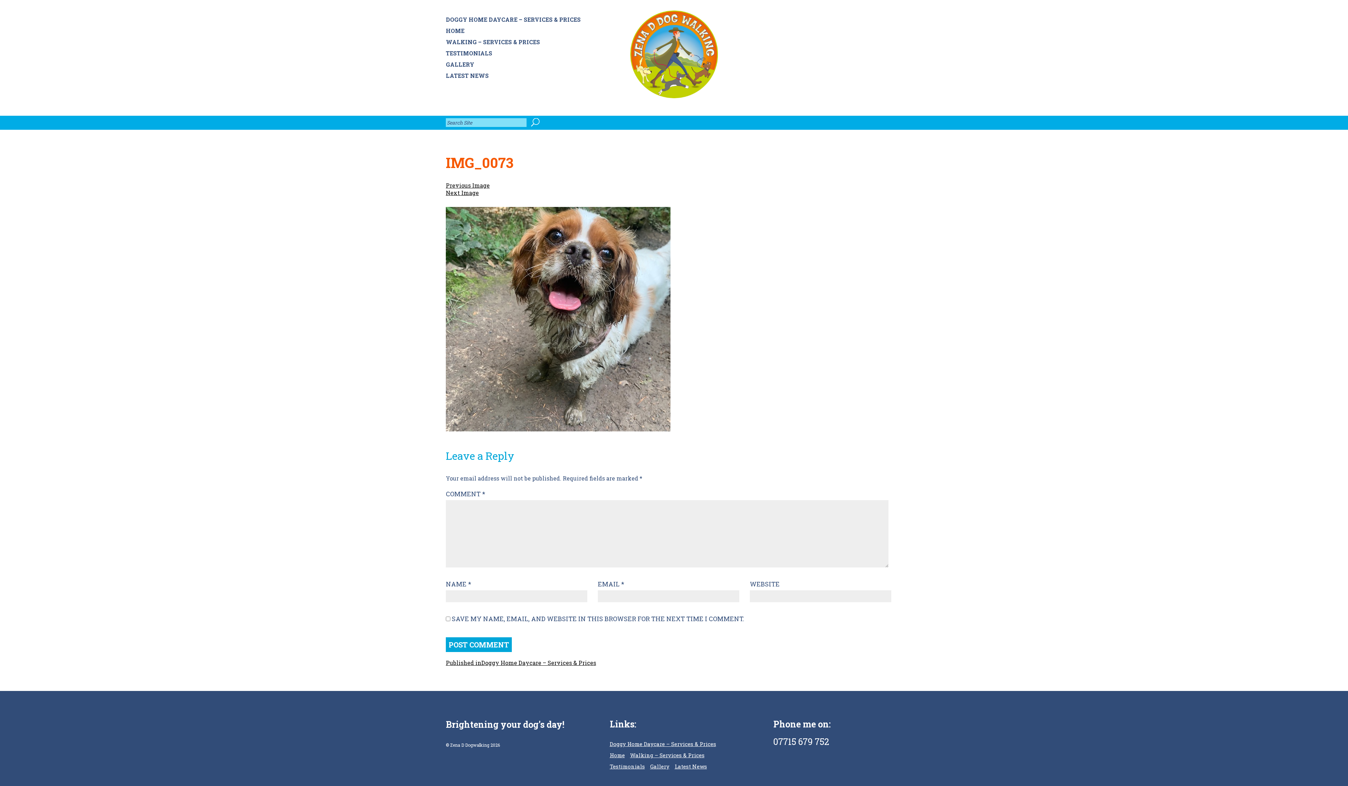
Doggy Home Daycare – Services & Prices (513, 19)
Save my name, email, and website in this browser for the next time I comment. (598, 618)
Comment (465, 494)
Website (765, 584)
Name (458, 584)
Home (455, 30)
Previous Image (468, 185)
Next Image (462, 192)
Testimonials (469, 53)
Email (611, 584)
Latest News (467, 75)
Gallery (460, 64)
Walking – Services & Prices (493, 42)
